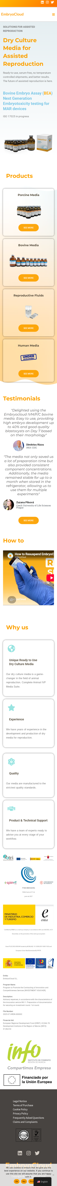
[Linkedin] (42, 2)
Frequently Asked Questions (28, 1117)
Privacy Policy (20, 1113)
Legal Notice (20, 1101)
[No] (53, 1174)
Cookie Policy (20, 1109)
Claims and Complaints (25, 1122)
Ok (16, 1181)
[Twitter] (52, 2)
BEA (47, 93)
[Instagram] (47, 2)
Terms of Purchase (23, 1105)
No (23, 1181)
